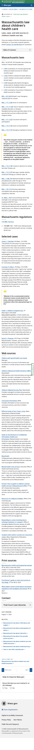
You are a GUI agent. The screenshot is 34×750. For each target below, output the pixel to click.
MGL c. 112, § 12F (7, 130)
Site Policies (18, 720)
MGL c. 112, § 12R (7, 166)
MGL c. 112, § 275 (7, 172)
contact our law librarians (14, 44)
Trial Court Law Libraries (20, 14)
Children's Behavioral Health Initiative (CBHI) (16, 371)
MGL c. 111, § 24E (7, 103)
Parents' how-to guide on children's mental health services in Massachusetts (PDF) (15, 485)
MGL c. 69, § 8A (6, 96)
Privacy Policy (6, 720)
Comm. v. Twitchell (8, 241)
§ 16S (5, 90)
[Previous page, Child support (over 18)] (3, 670)
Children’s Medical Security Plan (12, 390)
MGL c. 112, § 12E (7, 126)
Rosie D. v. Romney (7, 338)
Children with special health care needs (14, 358)
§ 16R (5, 83)
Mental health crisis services (11, 467)
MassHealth (5, 456)
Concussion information (9, 401)
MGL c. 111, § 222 (7, 119)
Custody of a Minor (8, 267)
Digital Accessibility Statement (12, 715)
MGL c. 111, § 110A (7, 107)
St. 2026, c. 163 (6, 198)
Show (6, 16)
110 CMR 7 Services (8, 222)
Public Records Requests (10, 724)
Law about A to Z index (25, 9)
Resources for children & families (12, 499)
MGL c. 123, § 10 (6, 189)
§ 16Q (5, 76)
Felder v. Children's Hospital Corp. (12, 311)
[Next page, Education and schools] (31, 670)
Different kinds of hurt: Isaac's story (13, 411)
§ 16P (5, 69)
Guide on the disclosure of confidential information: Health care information (14, 437)
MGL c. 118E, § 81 (7, 179)
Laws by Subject (13, 9)
